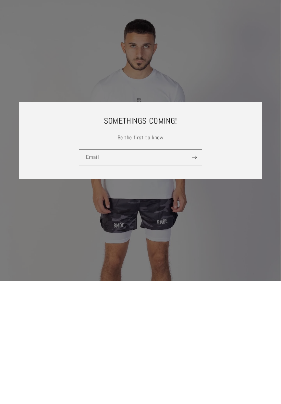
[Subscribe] (194, 157)
